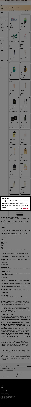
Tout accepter (25, 208)
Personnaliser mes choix (19, 208)
